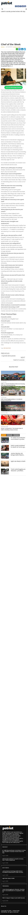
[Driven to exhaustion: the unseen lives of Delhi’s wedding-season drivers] (13, 420)
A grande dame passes (8, 356)
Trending (16, 435)
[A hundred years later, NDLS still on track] (13, 406)
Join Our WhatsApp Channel (13, 87)
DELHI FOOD (8, 348)
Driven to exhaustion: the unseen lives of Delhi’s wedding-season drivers (12, 429)
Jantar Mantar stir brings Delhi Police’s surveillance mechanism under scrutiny (17, 454)
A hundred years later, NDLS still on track (12, 414)
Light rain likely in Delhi (18, 461)
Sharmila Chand (16, 46)
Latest (4, 435)
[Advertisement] (14, 27)
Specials (2, 46)
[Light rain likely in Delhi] (5, 463)
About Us (3, 906)
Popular (9, 435)
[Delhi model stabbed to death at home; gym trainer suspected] (5, 448)
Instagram (15, 7)
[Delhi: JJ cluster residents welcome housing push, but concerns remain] (13, 376)
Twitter (17, 7)
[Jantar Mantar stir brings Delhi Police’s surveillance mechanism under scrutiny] (5, 455)
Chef (4, 348)
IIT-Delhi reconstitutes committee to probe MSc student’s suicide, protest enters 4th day (18, 438)
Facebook (20, 7)
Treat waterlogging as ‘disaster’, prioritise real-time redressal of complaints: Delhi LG (18, 469)
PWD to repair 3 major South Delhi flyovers (13, 898)
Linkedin (22, 7)
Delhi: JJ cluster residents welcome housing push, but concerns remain (13, 384)
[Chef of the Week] (13, 77)
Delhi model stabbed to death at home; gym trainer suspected (18, 446)
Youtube (24, 7)
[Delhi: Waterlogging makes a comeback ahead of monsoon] (13, 391)
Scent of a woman (18, 360)
